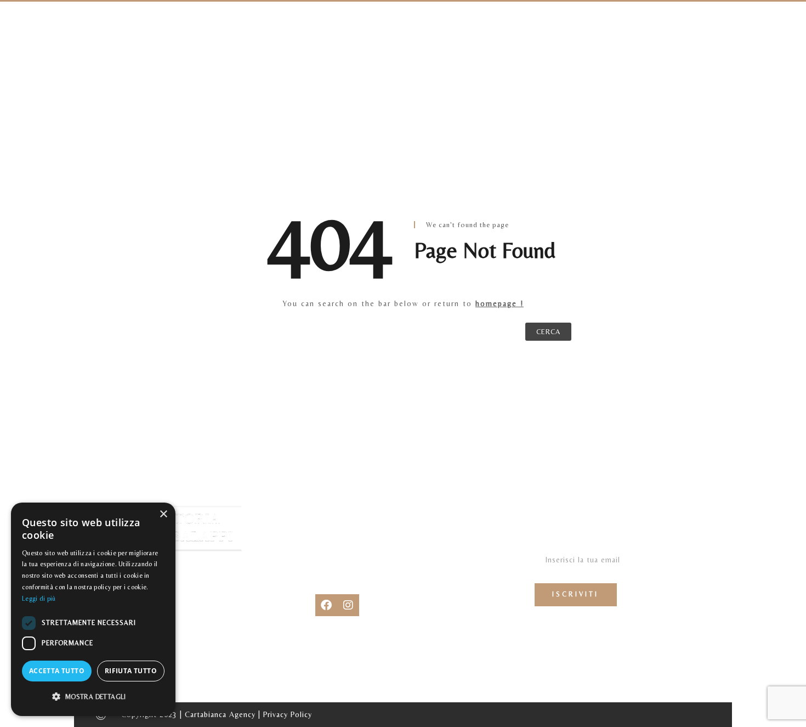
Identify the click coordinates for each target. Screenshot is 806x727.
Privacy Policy (287, 714)
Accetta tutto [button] (56, 670)
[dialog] (93, 609)
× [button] (163, 514)
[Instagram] (348, 605)
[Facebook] (326, 605)
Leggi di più (39, 598)
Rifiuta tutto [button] (131, 670)
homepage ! (499, 303)
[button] (93, 697)
